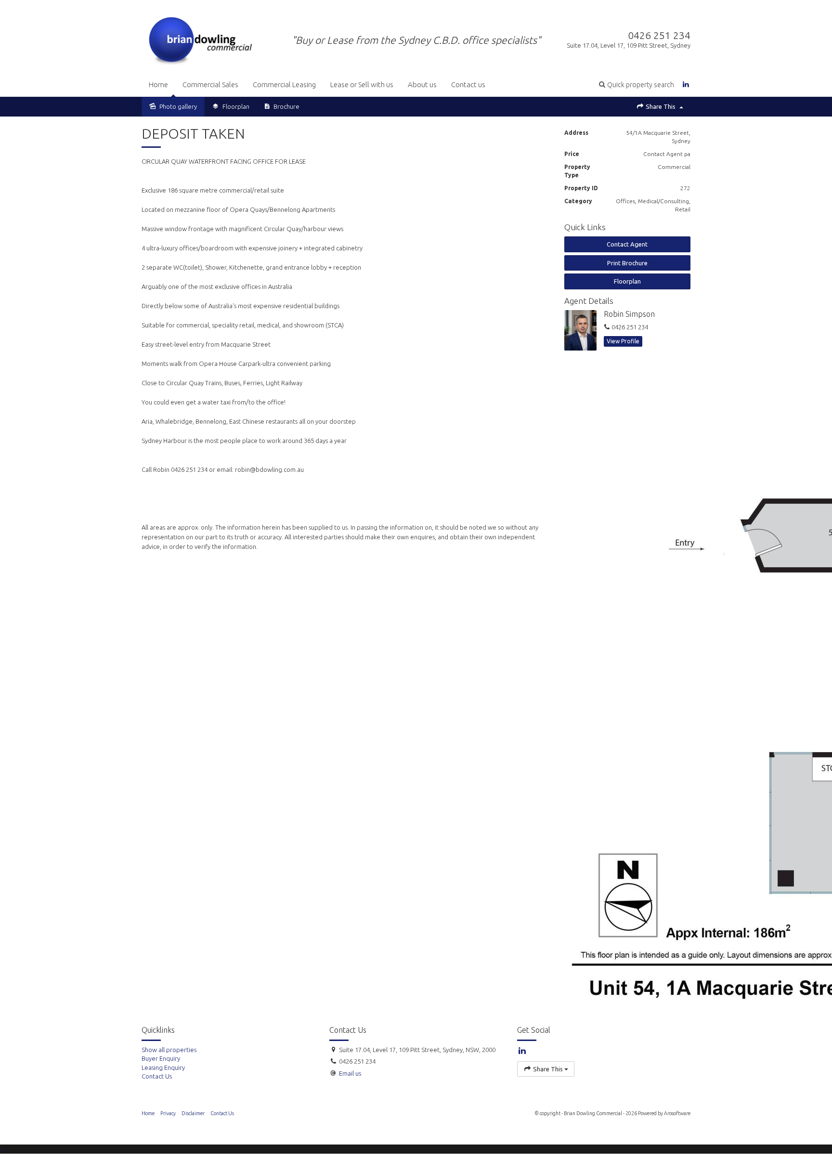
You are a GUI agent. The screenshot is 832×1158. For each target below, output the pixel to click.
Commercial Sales (210, 84)
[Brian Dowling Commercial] (200, 39)
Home (158, 84)
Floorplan (627, 281)
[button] (636, 84)
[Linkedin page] (685, 84)
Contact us (468, 84)
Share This (660, 106)
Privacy (168, 1113)
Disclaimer (193, 1113)
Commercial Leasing (284, 84)
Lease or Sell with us (361, 84)
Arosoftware (677, 1113)
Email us (350, 1073)
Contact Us (222, 1113)
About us (422, 84)
